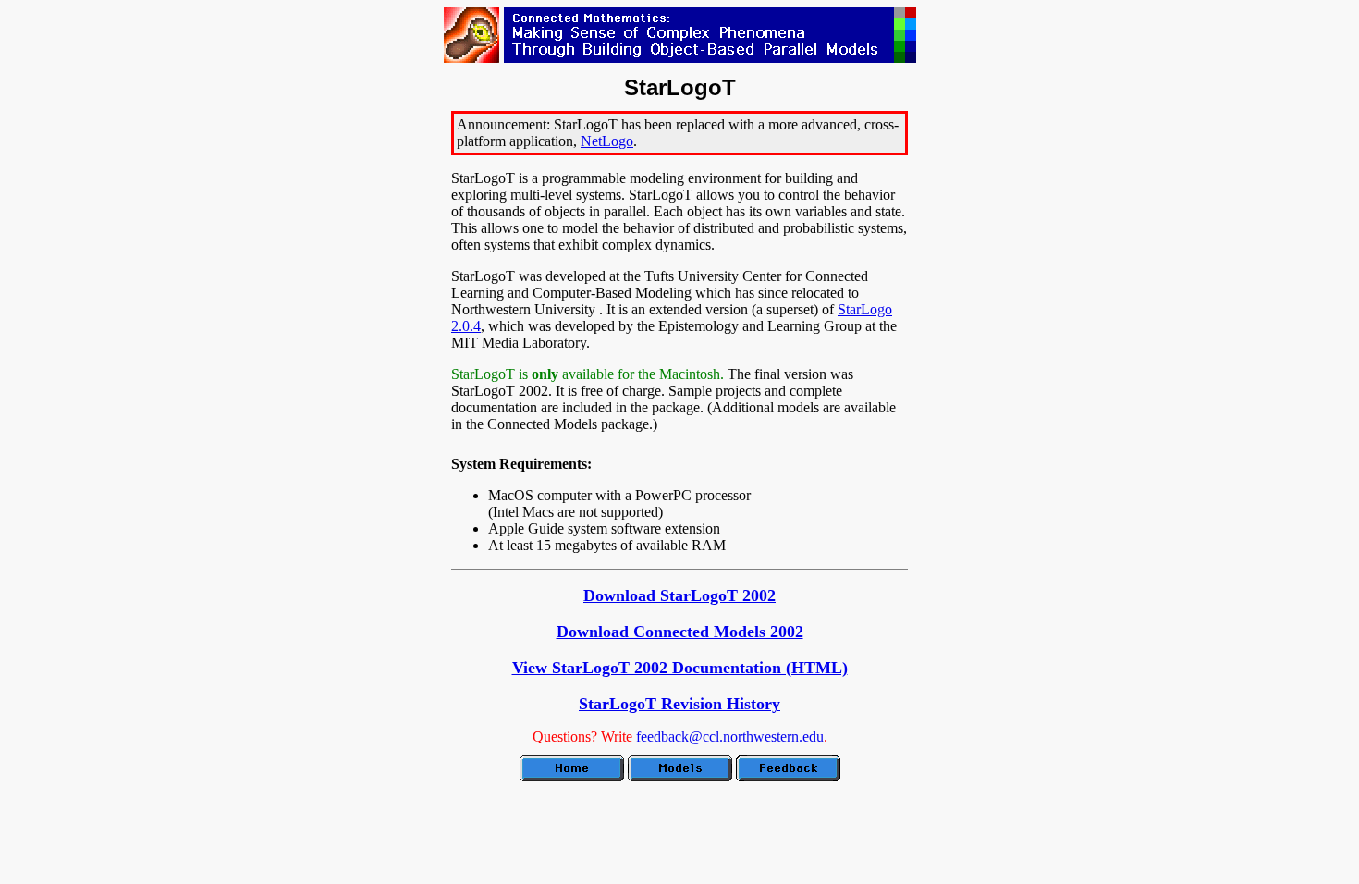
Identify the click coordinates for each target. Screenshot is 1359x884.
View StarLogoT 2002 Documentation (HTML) (680, 667)
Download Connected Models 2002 (680, 631)
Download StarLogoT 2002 (679, 595)
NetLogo (607, 141)
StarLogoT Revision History (679, 703)
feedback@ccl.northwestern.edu (730, 736)
